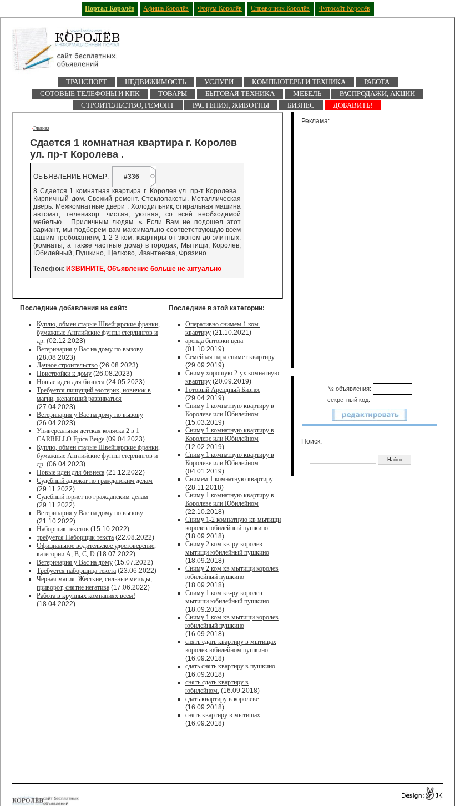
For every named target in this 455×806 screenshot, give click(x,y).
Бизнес (301, 105)
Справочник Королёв (280, 8)
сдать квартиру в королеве (222, 699)
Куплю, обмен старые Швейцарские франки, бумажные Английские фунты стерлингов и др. (98, 332)
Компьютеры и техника (299, 82)
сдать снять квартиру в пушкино (230, 666)
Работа (377, 82)
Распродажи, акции (377, 93)
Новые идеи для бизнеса (70, 382)
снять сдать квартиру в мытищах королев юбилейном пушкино (230, 646)
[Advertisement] (376, 244)
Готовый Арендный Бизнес (222, 390)
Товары (172, 93)
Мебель (307, 93)
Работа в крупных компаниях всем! (86, 596)
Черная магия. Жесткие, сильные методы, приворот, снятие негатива (94, 583)
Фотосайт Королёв (344, 8)
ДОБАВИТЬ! (352, 105)
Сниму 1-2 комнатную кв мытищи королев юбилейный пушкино (233, 524)
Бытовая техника (240, 93)
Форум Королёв (220, 8)
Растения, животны (231, 105)
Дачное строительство (67, 365)
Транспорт (86, 82)
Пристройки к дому (64, 373)
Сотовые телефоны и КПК (90, 93)
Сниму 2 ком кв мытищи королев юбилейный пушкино (232, 573)
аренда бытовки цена (214, 341)
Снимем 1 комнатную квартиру (229, 479)
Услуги (219, 82)
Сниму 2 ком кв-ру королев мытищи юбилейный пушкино (227, 548)
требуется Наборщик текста (75, 537)
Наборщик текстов (63, 529)
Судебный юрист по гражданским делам (92, 497)
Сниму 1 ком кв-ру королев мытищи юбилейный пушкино (227, 597)
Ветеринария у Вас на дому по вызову (90, 349)
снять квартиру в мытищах (222, 715)
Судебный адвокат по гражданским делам (95, 481)
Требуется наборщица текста (76, 571)
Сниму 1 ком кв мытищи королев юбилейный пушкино (232, 621)
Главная (41, 128)
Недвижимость (155, 82)
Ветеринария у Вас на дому (75, 562)
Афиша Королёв (166, 8)
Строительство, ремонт (127, 105)
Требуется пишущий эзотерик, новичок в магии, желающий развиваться (94, 394)
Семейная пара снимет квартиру (230, 357)
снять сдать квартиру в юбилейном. (217, 686)
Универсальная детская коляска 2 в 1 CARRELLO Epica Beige (88, 435)
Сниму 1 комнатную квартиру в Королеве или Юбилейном (229, 410)
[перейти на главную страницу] (73, 52)
